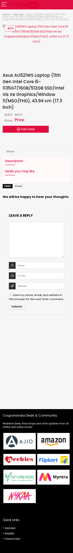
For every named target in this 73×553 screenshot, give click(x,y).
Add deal (10, 528)
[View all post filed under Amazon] (53, 441)
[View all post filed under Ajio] (19, 441)
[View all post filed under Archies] (19, 459)
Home (6, 14)
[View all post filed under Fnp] (19, 477)
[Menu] (4, 4)
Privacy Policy (12, 538)
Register (9, 533)
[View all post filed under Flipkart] (53, 459)
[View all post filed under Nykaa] (19, 496)
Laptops (18, 14)
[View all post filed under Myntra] (53, 477)
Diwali (18, 186)
